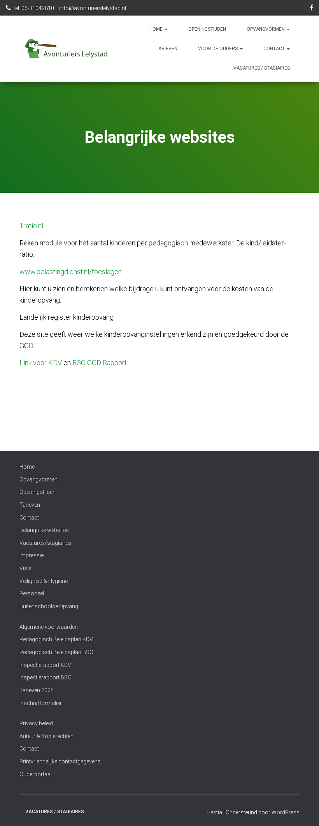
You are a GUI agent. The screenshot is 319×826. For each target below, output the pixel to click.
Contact (29, 517)
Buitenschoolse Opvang (48, 606)
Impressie (31, 555)
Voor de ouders (218, 48)
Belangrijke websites (44, 530)
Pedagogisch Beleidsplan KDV (56, 639)
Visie (25, 568)
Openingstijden (207, 29)
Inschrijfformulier (40, 703)
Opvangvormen (266, 29)
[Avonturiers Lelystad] (66, 48)
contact (274, 48)
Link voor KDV (40, 363)
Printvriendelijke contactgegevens (60, 761)
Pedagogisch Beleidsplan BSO (56, 652)
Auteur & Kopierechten (46, 736)
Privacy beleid (36, 723)
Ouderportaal (35, 774)
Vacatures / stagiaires (261, 68)
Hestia (214, 812)
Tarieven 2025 (36, 690)
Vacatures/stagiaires (45, 543)
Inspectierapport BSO (45, 677)
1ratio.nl (31, 226)
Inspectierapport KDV (45, 665)
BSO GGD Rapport (99, 363)
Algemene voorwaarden (48, 627)
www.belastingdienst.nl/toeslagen (70, 272)
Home (156, 29)
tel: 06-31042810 (34, 8)
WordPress (286, 812)
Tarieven (166, 48)
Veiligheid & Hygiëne (43, 581)
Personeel (31, 593)
